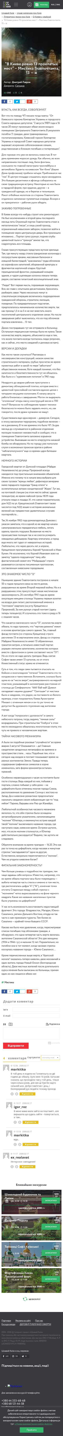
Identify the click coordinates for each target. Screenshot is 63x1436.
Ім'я (5, 1009)
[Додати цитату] (5, 1024)
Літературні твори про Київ (17, 17)
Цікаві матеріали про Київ (29, 13)
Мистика (9, 982)
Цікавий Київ (8, 13)
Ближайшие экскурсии (31, 1185)
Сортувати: (33, 1057)
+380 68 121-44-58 (13, 1403)
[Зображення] (10, 1024)
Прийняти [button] (32, 1430)
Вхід (29, 5)
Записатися (51, 1200)
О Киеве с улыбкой (42, 17)
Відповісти (27, 1094)
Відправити (16, 1045)
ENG (58, 5)
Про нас (39, 1321)
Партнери (6, 1321)
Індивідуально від (31, 1208)
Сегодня (19, 86)
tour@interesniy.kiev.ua (13, 1407)
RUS (53, 5)
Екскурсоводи (8, 1324)
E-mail (6, 1015)
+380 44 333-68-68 (13, 1400)
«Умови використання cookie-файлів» (33, 1424)
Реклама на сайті (23, 1321)
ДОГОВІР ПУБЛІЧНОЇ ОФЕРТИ (35, 1324)
